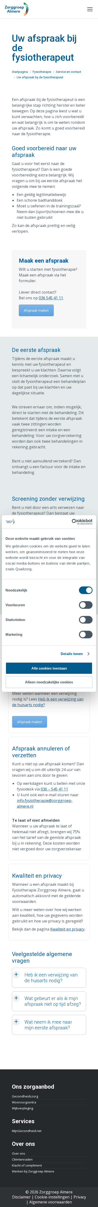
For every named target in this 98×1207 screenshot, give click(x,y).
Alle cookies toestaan (49, 668)
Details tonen (72, 654)
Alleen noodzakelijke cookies (49, 682)
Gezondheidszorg (25, 1096)
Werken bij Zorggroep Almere (33, 1171)
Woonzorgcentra (24, 1102)
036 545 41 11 (51, 297)
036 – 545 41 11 (54, 789)
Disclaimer (21, 1197)
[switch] (86, 605)
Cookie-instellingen (52, 1197)
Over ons (18, 1153)
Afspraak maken (36, 310)
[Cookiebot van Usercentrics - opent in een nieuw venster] (72, 522)
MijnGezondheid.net (26, 1131)
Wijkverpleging (22, 1108)
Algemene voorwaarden (50, 1202)
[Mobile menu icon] (90, 9)
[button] (49, 978)
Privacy (80, 1197)
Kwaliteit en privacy (67, 929)
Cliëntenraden (22, 1159)
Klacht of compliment (27, 1165)
